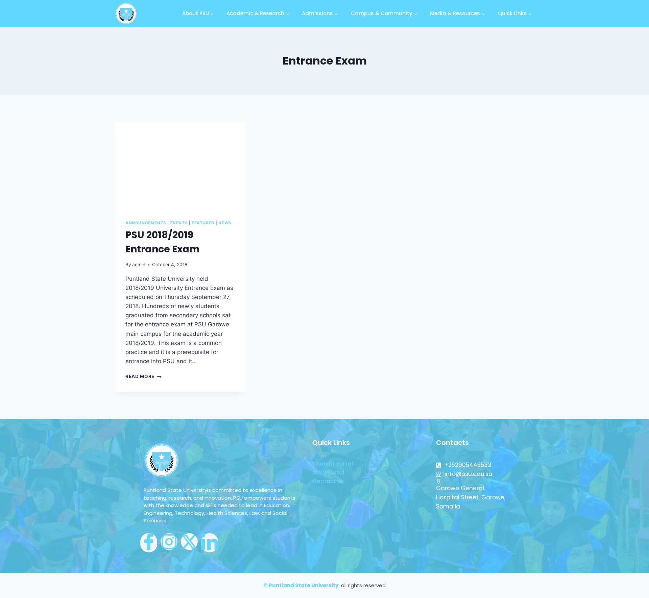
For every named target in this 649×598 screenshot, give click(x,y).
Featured (203, 222)
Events (179, 222)
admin (138, 264)
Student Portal (332, 464)
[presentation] (180, 165)
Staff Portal (328, 472)
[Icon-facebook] (148, 542)
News (224, 222)
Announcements (145, 222)
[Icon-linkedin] (209, 542)
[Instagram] (169, 541)
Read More (143, 376)
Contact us (328, 481)
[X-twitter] (189, 541)
